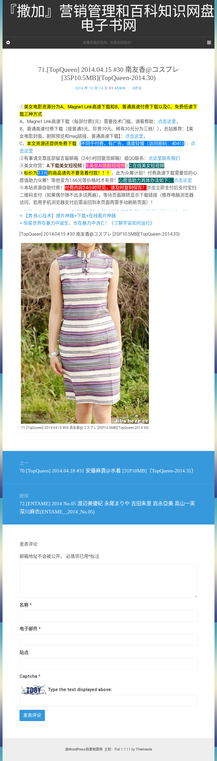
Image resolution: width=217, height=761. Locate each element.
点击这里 (167, 121)
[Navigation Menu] (208, 42)
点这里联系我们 (164, 158)
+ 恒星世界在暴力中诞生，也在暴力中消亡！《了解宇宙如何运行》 (87, 223)
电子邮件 (30, 628)
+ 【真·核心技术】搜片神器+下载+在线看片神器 (67, 215)
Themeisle (144, 749)
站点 (24, 652)
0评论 (137, 88)
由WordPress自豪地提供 (84, 749)
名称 (25, 605)
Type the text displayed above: (80, 689)
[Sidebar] (8, 42)
